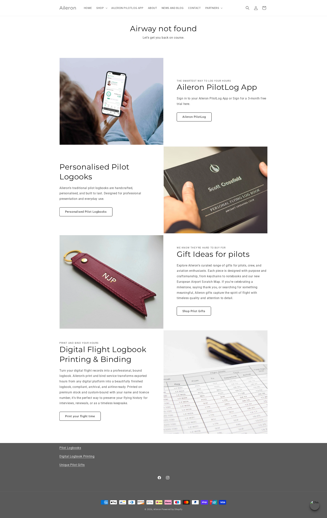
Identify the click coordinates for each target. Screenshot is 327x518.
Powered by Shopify (172, 509)
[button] (101, 8)
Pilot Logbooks (70, 448)
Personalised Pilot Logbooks (86, 211)
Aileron (157, 509)
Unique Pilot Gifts (72, 465)
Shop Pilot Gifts (193, 311)
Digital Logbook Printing (76, 456)
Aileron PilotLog (194, 117)
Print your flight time (80, 416)
